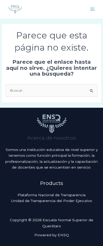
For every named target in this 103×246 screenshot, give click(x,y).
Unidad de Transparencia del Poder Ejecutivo (51, 201)
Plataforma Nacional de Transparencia (51, 195)
